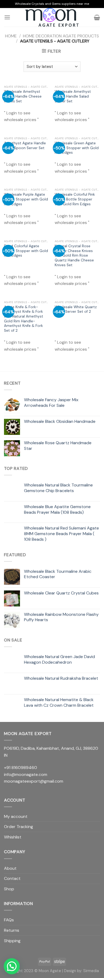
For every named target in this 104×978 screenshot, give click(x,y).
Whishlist (12, 837)
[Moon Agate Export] (52, 17)
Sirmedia (91, 970)
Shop (9, 889)
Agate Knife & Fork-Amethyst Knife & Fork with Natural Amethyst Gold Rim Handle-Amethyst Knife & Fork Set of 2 (23, 319)
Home (11, 36)
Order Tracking (18, 826)
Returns (11, 930)
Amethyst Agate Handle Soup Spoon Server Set (25, 145)
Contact (12, 878)
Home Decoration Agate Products (61, 36)
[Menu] (7, 17)
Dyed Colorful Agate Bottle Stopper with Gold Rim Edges (26, 251)
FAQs (9, 920)
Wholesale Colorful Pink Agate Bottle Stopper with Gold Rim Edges (75, 199)
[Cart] (97, 17)
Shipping (12, 941)
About (10, 868)
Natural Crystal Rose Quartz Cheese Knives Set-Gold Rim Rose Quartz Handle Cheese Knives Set (74, 255)
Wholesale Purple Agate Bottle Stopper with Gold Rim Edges (26, 199)
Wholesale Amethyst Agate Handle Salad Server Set (73, 96)
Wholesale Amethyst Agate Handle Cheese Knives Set (23, 96)
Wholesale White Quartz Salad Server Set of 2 (76, 309)
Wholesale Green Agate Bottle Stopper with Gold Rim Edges (77, 148)
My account (15, 816)
